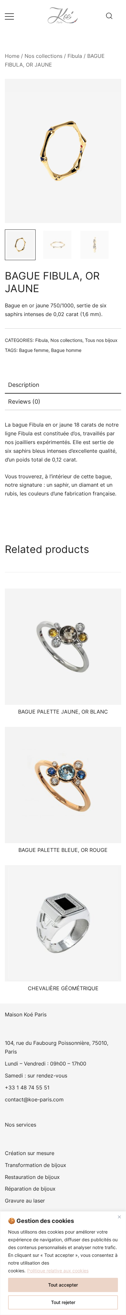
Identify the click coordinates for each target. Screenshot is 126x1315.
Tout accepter (63, 1285)
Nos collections (43, 56)
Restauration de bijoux (32, 1177)
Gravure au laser (25, 1200)
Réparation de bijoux (30, 1188)
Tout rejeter (63, 1302)
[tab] (63, 385)
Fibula (75, 56)
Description (23, 384)
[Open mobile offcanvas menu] (9, 16)
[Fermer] (119, 1217)
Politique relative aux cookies (58, 1270)
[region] (63, 1263)
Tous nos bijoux (101, 340)
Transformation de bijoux (35, 1165)
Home (12, 56)
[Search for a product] (109, 16)
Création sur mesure (29, 1153)
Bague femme (33, 350)
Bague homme (66, 350)
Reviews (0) (24, 401)
